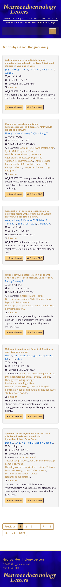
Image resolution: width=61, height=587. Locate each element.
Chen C (19, 133)
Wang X (9, 220)
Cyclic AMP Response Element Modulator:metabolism (21, 153)
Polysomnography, (15, 308)
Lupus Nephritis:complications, (21, 475)
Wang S (19, 281)
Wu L (33, 223)
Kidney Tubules (47, 467)
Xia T (24, 442)
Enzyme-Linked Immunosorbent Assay (27, 162)
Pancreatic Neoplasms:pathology (22, 389)
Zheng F (9, 281)
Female (36, 376)
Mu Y (19, 358)
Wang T (28, 133)
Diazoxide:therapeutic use (40, 373)
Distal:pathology (13, 470)
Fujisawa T (29, 220)
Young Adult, (20, 392)
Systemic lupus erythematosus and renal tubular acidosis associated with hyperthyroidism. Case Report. (27, 436)
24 (13, 532)
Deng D (9, 442)
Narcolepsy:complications (18, 305)
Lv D (37, 69)
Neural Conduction (43, 305)
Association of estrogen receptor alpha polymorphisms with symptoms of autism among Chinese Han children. (28, 214)
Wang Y (39, 442)
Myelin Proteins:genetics (18, 302)
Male (49, 299)
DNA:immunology (45, 460)
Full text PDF (35, 107)
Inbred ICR (42, 164)
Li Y (28, 223)
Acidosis (24, 457)
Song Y (45, 69)
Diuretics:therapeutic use (18, 376)
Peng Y (43, 133)
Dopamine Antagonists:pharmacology (23, 159)
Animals (24, 147)
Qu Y (16, 355)
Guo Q (41, 355)
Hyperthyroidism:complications (21, 467)
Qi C (32, 69)
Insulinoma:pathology (16, 383)
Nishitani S (41, 220)
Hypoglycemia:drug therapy (19, 379)
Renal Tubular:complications (20, 459)
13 (49, 526)
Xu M (31, 442)
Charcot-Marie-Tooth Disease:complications (24, 297)
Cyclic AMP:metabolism (42, 147)
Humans (40, 299)
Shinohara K (44, 223)
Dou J (49, 355)
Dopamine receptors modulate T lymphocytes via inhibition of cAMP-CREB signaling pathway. (28, 127)
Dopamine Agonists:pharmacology (23, 156)
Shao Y (8, 355)
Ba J (7, 358)
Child (32, 299)
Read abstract (15, 107)
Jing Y (8, 69)
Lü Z (13, 358)
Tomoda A (10, 223)
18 (6, 532)
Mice (32, 164)
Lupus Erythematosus (34, 470)
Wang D (9, 72)
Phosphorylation (13, 167)
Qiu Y (36, 133)
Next (22, 532)
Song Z (33, 355)
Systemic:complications (17, 473)
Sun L (17, 442)
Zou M (21, 223)
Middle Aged (42, 386)
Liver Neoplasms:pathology (19, 385)
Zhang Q (48, 442)
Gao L (25, 69)
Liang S (18, 220)
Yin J (52, 69)
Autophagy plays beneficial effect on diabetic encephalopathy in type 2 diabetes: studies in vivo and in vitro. (29, 63)
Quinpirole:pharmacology (37, 167)
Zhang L (16, 69)
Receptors (10, 170)
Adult (23, 373)
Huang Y (9, 133)
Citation (12, 87)
